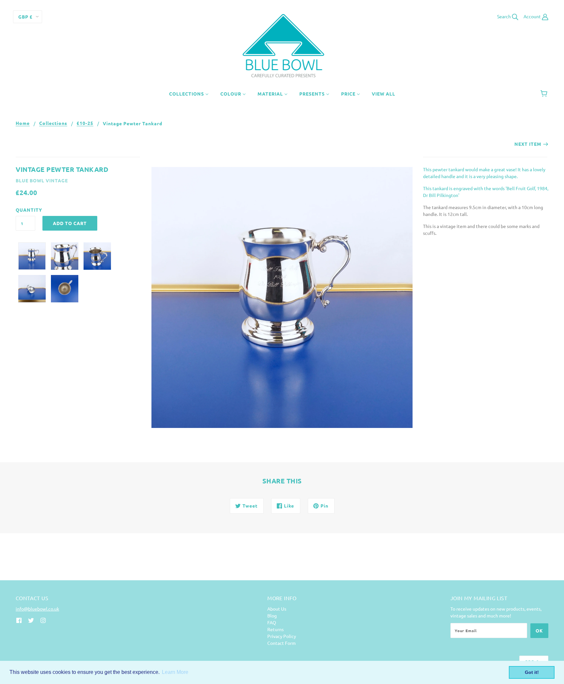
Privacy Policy (281, 636)
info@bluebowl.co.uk (37, 609)
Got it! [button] (532, 672)
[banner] (282, 45)
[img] (19, 620)
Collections (53, 123)
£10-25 (85, 123)
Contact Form (281, 643)
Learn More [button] (175, 672)
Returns (275, 629)
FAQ (271, 622)
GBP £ (25, 17)
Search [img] (504, 16)
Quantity (25, 210)
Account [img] (533, 16)
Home (23, 123)
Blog (272, 615)
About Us (276, 609)
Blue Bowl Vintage (42, 180)
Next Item (527, 144)
